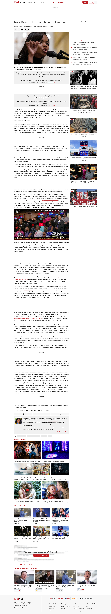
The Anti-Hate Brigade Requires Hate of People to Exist (83, 207)
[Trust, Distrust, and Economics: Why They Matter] (83, 125)
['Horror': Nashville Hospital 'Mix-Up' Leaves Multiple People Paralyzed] (22, 512)
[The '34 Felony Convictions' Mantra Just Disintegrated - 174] (87, 577)
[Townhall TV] (60, 2)
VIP (50, 611)
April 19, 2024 (51, 105)
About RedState (53, 604)
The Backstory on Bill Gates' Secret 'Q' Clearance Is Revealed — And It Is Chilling (41, 520)
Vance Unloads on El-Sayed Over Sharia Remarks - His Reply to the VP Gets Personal (60, 520)
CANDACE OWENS (21, 436)
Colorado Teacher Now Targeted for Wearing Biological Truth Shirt (60, 537)
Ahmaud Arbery (28, 290)
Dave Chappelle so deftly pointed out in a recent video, (28, 318)
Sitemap (88, 606)
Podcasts (36, 2)
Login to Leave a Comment (41, 555)
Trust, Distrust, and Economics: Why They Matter (84, 135)
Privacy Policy (77, 611)
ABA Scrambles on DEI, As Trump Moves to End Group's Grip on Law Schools (22, 538)
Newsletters (89, 608)
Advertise (76, 606)
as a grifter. (36, 153)
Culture (63, 608)
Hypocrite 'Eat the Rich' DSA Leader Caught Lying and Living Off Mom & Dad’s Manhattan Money (44, 586)
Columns (63, 611)
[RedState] (19, 2)
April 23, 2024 (51, 82)
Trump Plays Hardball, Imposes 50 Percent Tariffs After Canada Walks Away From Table (41, 538)
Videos (43, 2)
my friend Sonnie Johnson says (50, 200)
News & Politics (65, 606)
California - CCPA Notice (91, 604)
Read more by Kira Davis (62, 431)
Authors (29, 2)
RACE (50, 436)
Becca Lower (35, 541)
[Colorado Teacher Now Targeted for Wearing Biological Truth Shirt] (60, 530)
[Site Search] (95, 2)
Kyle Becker (16, 523)
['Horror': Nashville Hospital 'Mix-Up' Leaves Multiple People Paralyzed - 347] (66, 577)
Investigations (65, 604)
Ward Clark (54, 540)
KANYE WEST (44, 436)
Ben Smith (16, 541)
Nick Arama (54, 523)
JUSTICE (38, 436)
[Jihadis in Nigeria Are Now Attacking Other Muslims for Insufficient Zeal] (83, 101)
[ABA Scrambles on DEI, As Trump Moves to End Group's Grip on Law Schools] (22, 530)
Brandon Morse (83, 209)
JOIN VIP (85, 2)
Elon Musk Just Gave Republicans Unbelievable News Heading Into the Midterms (23, 586)
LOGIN (91, 2)
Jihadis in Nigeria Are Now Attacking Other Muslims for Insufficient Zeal (83, 111)
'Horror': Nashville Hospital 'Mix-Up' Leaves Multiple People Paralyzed (22, 520)
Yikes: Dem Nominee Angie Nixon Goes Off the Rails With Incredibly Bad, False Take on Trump (83, 182)
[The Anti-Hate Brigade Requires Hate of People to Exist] (83, 197)
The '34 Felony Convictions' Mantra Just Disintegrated (86, 586)
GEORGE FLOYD (30, 436)
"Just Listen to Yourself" (52, 421)
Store (48, 2)
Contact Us (52, 606)
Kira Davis (17, 25)
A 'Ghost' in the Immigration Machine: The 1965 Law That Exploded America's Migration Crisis (84, 87)
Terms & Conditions (79, 608)
